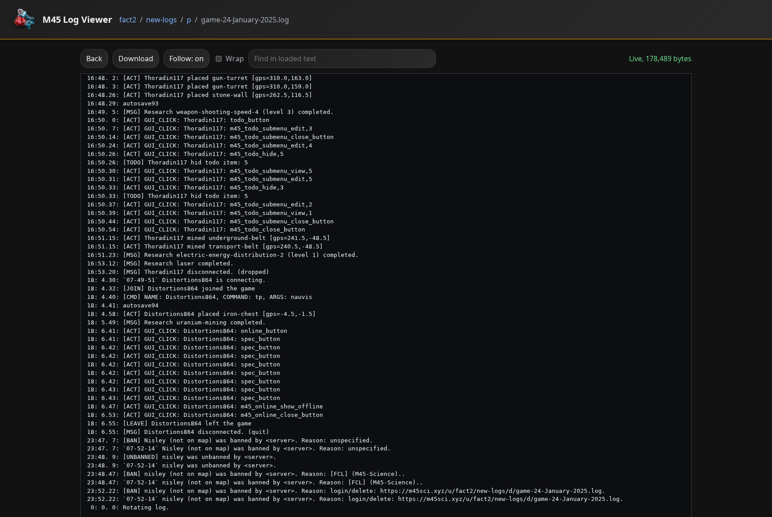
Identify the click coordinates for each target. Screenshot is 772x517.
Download (135, 58)
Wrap (235, 58)
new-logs (161, 20)
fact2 (127, 20)
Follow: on (186, 58)
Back (94, 58)
